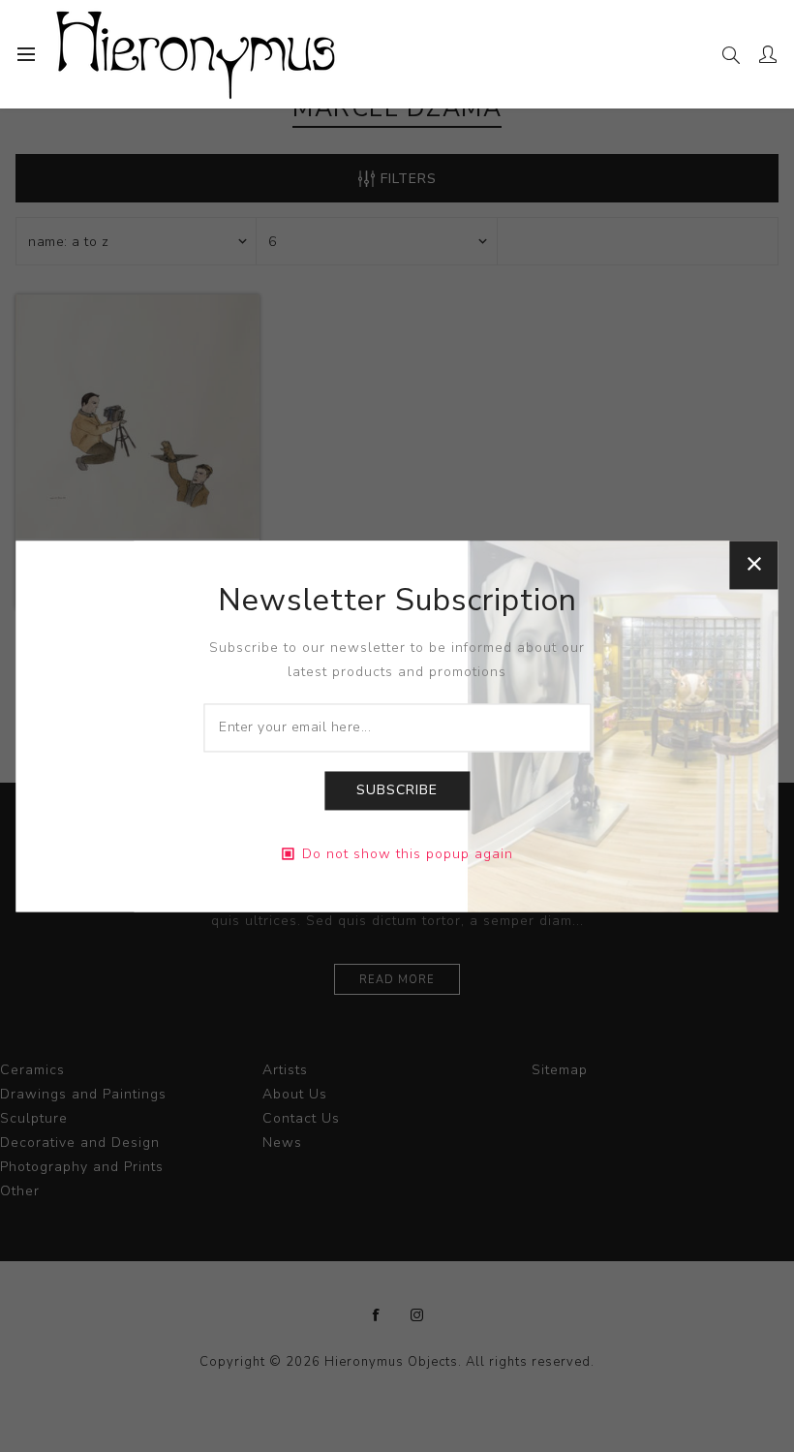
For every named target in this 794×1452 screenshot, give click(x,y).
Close (754, 565)
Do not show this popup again (407, 854)
